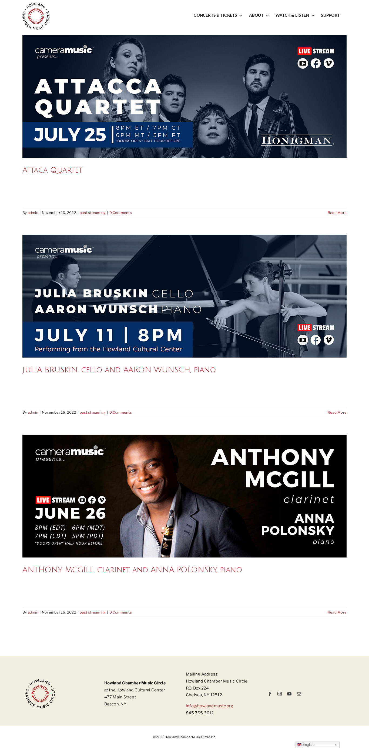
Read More (337, 212)
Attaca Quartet (52, 170)
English (308, 745)
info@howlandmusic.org (209, 706)
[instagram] (279, 694)
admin (33, 212)
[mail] (299, 694)
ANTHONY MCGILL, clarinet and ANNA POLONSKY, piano (132, 570)
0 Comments (120, 212)
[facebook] (270, 694)
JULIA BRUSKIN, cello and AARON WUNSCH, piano (119, 370)
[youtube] (289, 694)
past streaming (93, 212)
